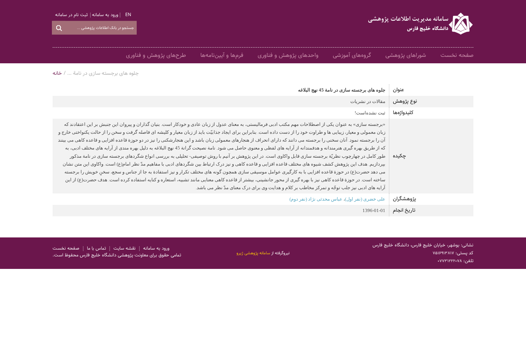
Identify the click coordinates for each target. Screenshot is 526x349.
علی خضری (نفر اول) (365, 199)
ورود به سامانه (105, 15)
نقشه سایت (124, 248)
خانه (57, 73)
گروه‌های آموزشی (352, 55)
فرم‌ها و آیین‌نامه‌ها (221, 55)
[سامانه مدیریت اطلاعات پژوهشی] (420, 23)
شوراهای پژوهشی (405, 55)
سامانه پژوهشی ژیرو (253, 253)
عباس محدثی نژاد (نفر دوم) (315, 199)
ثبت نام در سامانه (71, 15)
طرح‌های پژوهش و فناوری (156, 55)
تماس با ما (96, 248)
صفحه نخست (456, 55)
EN (128, 15)
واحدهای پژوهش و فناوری (288, 55)
